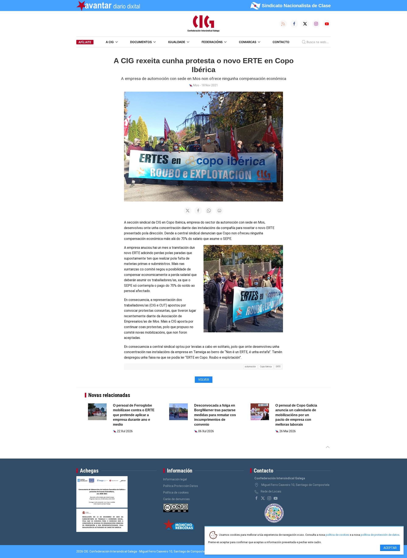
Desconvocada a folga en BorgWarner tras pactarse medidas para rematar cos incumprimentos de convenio (215, 415)
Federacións (212, 42)
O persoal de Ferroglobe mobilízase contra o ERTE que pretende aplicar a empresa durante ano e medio (134, 415)
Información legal (175, 479)
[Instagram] (269, 498)
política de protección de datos (380, 535)
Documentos (141, 42)
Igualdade (176, 42)
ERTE (278, 366)
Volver (203, 379)
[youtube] (275, 498)
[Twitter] (263, 498)
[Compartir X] (187, 210)
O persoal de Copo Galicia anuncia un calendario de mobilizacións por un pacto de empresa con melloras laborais (296, 415)
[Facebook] (256, 498)
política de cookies (337, 535)
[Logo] (203, 23)
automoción (250, 366)
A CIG (110, 42)
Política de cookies (176, 492)
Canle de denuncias (176, 499)
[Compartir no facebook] (198, 210)
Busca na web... (318, 42)
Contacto (281, 42)
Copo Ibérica (266, 366)
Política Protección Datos (180, 486)
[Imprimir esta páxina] (219, 210)
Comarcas (247, 42)
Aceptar (390, 548)
